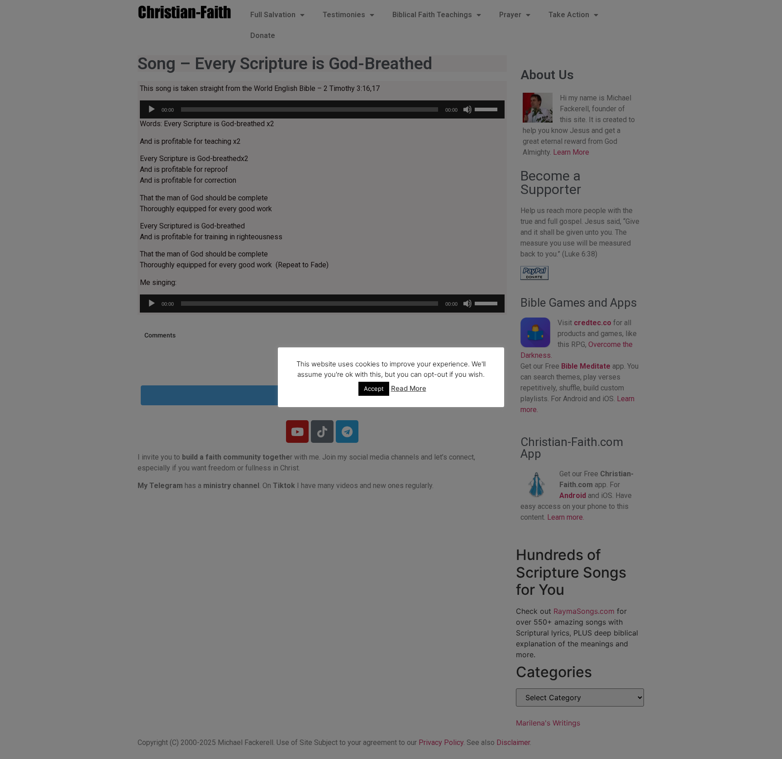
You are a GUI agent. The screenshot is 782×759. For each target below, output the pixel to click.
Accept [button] (374, 388)
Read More (408, 388)
